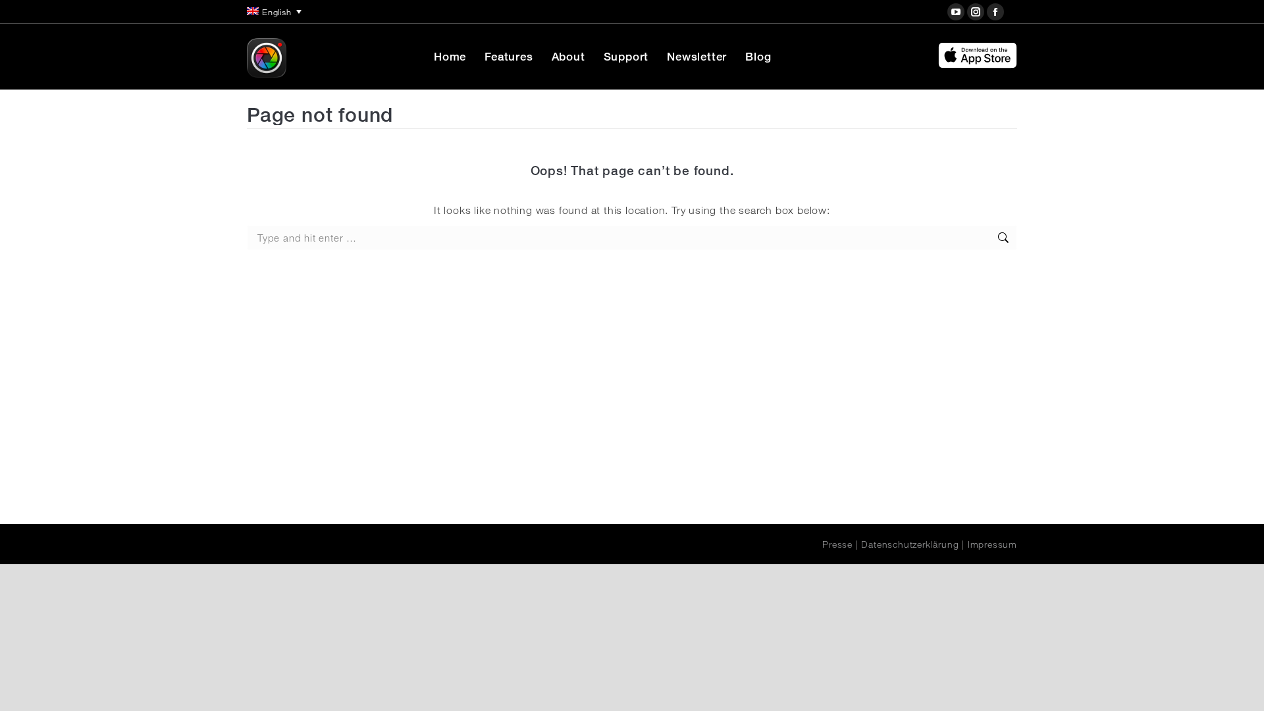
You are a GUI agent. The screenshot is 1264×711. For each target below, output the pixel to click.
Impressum (992, 544)
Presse (837, 544)
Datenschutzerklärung (910, 544)
